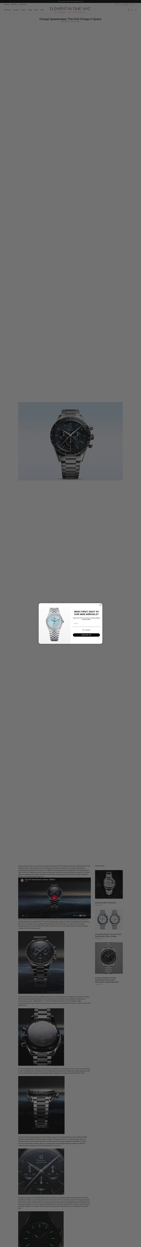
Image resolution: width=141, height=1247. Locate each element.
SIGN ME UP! (86, 635)
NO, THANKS (86, 630)
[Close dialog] (101, 605)
